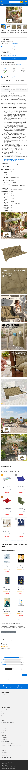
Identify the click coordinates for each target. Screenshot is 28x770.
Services (12, 4)
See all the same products (21, 620)
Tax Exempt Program (5, 732)
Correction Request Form (8, 632)
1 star (3, 664)
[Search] (22, 2)
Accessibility (4, 728)
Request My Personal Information (8, 743)
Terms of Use (4, 737)
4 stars (2, 659)
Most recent (8, 669)
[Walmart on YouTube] (8, 758)
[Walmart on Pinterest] (10, 758)
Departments (6, 4)
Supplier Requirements (6, 705)
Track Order (10, 688)
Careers (3, 696)
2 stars (2, 662)
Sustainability (4, 702)
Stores (2, 711)
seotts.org (13, 46)
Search (24, 675)
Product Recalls (4, 730)
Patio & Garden (14, 91)
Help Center (22, 686)
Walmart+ (3, 715)
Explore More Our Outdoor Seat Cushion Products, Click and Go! (14, 159)
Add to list (7, 80)
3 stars (2, 661)
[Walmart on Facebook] (2, 758)
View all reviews (5, 653)
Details (12, 77)
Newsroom (3, 698)
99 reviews (11, 36)
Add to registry (21, 80)
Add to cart (14, 58)
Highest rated (17, 669)
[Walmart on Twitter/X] (5, 758)
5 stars (2, 657)
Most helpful (4, 672)
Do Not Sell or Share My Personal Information (11, 745)
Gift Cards (3, 717)
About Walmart (4, 694)
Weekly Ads (19, 688)
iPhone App (3, 750)
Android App (4, 752)
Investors (3, 700)
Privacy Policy (4, 739)
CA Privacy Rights (5, 741)
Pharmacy (3, 724)
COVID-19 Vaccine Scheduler (7, 722)
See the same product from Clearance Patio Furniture (15, 540)
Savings (17, 4)
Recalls (2, 726)
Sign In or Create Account (10, 686)
